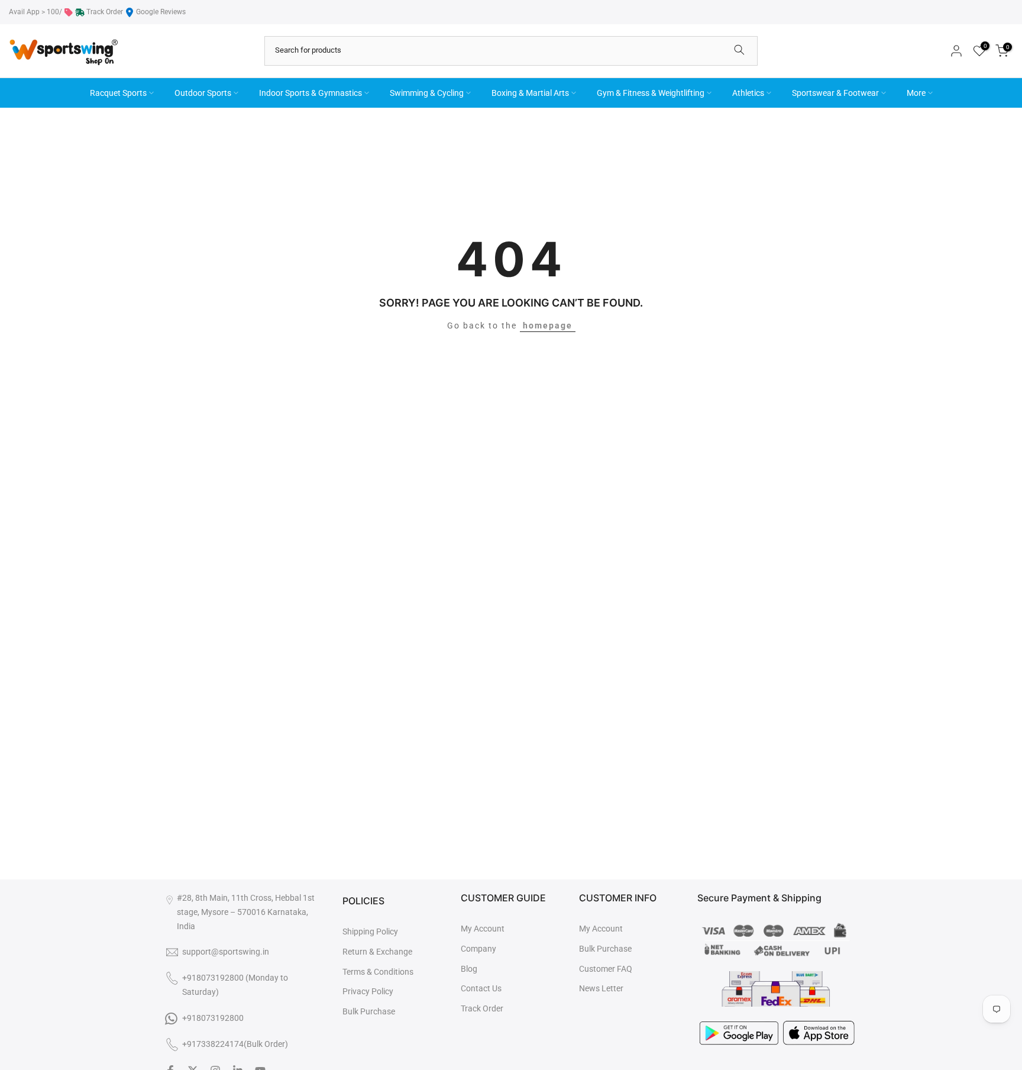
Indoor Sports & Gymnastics (310, 93)
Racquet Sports (118, 93)
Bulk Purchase (368, 1011)
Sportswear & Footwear (835, 93)
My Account (482, 928)
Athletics (748, 93)
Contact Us (481, 988)
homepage (548, 325)
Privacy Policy (367, 991)
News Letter (601, 988)
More (916, 93)
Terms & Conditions (377, 971)
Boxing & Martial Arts (530, 93)
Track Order (104, 12)
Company (478, 948)
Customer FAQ (605, 969)
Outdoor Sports (202, 93)
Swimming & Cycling (427, 93)
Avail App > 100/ (35, 12)
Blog (469, 969)
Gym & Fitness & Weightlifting (650, 93)
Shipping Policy (370, 931)
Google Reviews (161, 12)
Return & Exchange (377, 951)
